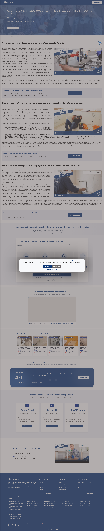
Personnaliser (56, 266)
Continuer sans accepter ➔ (78, 260)
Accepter (47, 266)
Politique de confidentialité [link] (52, 269)
